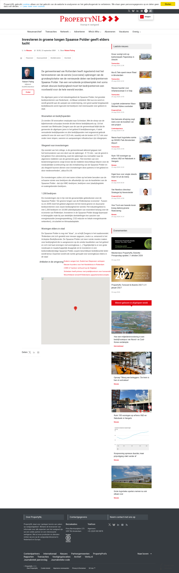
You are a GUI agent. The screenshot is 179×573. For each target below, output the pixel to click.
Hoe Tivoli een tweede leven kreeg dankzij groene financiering (123, 208)
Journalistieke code (60, 560)
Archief (77, 556)
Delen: (25, 352)
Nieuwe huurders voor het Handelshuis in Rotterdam (84, 264)
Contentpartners (117, 128)
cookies (26, 4)
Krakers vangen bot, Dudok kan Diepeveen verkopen (84, 261)
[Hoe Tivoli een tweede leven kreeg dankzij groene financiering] (145, 207)
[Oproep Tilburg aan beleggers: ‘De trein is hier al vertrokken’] (131, 363)
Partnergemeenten (80, 553)
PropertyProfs (116, 110)
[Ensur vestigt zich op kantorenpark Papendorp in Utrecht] (145, 56)
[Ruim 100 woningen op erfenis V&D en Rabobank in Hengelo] (145, 157)
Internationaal (118, 346)
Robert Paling (70, 50)
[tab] (131, 303)
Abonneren (110, 31)
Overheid (67, 58)
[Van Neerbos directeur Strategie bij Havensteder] (145, 191)
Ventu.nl (89, 556)
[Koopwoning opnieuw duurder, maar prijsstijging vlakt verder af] (131, 439)
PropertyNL (29, 566)
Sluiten (168, 3)
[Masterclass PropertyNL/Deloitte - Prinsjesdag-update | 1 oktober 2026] (131, 243)
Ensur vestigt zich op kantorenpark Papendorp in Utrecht (122, 57)
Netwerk (64, 31)
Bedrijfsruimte (56, 58)
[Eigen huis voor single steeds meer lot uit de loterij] (145, 176)
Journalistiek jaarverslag (35, 560)
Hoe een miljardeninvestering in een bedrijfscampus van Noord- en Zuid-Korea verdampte (129, 339)
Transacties (51, 31)
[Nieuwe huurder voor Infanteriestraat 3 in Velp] (145, 90)
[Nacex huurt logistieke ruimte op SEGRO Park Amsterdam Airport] (145, 139)
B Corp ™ (92, 568)
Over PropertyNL (32, 568)
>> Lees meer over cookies (32, 6)
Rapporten (29, 556)
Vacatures (124, 31)
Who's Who (94, 31)
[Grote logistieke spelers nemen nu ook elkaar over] (131, 477)
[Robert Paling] (28, 73)
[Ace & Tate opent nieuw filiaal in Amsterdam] (145, 74)
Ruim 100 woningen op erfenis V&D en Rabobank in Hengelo (123, 158)
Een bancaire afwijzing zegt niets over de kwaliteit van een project (123, 122)
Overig (135, 31)
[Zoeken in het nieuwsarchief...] (146, 11)
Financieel (29, 58)
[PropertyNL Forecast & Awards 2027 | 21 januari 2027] (131, 274)
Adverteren (79, 31)
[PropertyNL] (89, 22)
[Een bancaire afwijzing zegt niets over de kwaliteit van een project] (145, 121)
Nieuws (29, 50)
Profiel (28, 92)
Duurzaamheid (42, 58)
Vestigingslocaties (61, 556)
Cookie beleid (45, 568)
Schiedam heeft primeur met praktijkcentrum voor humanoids (87, 271)
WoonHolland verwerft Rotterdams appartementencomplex (86, 275)
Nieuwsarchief (34, 31)
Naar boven (143, 553)
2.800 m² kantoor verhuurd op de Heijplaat (80, 268)
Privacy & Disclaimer (79, 568)
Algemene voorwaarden (61, 568)
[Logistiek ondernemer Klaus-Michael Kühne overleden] (145, 105)
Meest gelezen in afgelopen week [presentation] (131, 302)
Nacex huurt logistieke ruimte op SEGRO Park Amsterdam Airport (123, 140)
